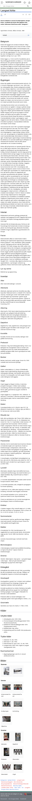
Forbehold (23, 799)
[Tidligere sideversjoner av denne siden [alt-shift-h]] (26, 15)
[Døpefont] (18, 737)
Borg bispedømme (6, 784)
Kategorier (4, 780)
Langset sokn (21, 780)
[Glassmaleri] (18, 752)
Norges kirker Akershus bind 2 (10, 789)
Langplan (27, 787)
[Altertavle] (6, 737)
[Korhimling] (18, 704)
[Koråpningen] (6, 704)
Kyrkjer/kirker (12, 780)
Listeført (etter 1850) (7, 787)
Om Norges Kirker (13, 799)
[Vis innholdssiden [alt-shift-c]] (1, 15)
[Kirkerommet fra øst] (18, 687)
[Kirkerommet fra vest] (6, 687)
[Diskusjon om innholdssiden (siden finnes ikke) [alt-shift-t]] (5, 15)
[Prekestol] (6, 752)
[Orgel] (18, 767)
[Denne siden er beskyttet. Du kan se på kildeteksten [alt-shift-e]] (23, 15)
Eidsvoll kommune (6, 785)
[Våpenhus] (6, 719)
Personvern (4, 799)
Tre (22, 787)
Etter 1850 (17, 787)
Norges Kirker (13, 2)
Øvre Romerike (18, 782)
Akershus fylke (17, 785)
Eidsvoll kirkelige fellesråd (20, 784)
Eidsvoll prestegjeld (6, 782)
